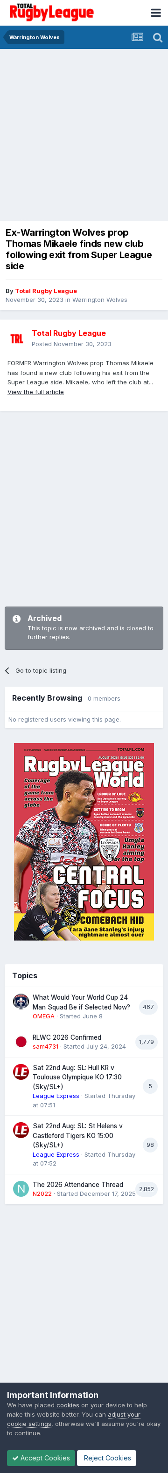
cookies (67, 1405)
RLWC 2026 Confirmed (67, 1037)
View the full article (35, 392)
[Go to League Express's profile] (21, 1072)
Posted (72, 344)
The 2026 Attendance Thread (78, 1184)
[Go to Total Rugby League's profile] (16, 338)
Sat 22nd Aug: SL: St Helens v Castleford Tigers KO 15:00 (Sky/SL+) (78, 1135)
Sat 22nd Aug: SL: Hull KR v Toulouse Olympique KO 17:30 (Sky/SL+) (77, 1077)
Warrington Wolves (99, 299)
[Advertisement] (84, 137)
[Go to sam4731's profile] (21, 1042)
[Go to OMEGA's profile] (21, 1001)
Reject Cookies (106, 1458)
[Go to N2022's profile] (21, 1189)
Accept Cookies (44, 1458)
